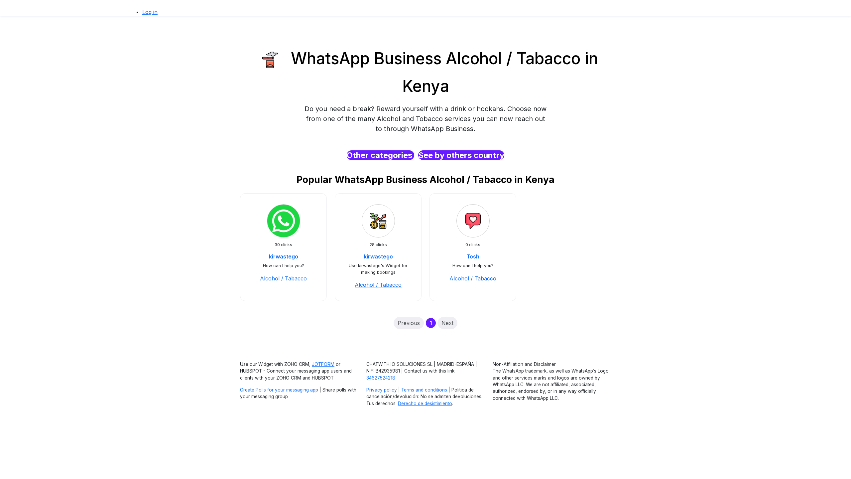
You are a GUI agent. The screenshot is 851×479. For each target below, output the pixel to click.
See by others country (461, 155)
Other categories (380, 155)
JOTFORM (323, 364)
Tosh (472, 256)
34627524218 (380, 378)
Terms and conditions (424, 390)
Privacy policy (381, 390)
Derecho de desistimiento (425, 403)
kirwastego (283, 256)
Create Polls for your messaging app (279, 390)
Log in (150, 12)
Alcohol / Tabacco (283, 278)
